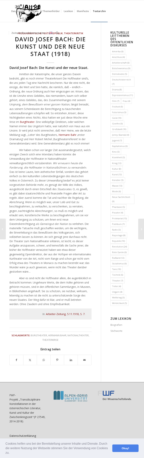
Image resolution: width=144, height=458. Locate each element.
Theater (117, 280)
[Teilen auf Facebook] (16, 360)
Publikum (118, 224)
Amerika (117, 51)
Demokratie (119, 74)
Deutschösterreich (121, 81)
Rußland (118, 257)
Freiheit (117, 106)
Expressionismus (122, 95)
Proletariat (119, 218)
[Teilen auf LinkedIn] (71, 360)
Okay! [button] (125, 448)
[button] (10, 453)
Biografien (116, 324)
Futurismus (119, 112)
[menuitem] (18, 11)
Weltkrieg (118, 297)
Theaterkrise (50, 340)
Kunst (117, 174)
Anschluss (118, 57)
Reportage (118, 235)
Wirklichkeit (119, 303)
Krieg (116, 163)
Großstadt (119, 129)
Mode (116, 191)
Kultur (116, 168)
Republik (118, 241)
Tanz (116, 269)
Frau (126, 101)
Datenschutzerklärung (22, 436)
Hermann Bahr (67, 135)
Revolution (119, 246)
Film (115, 101)
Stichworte (116, 331)
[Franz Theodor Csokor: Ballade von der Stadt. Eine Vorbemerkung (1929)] (3, 229)
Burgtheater (27, 122)
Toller (116, 286)
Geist (116, 117)
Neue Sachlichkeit (121, 199)
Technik (117, 274)
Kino (115, 151)
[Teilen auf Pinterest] (57, 360)
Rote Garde (119, 252)
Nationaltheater (78, 335)
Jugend (117, 140)
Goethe (117, 123)
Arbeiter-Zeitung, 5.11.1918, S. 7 (65, 314)
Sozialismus (119, 263)
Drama (117, 89)
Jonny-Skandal (120, 134)
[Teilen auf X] (30, 360)
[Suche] (57, 33)
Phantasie (118, 207)
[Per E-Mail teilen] (84, 360)
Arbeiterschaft (120, 62)
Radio (116, 229)
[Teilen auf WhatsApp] (43, 360)
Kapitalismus (120, 146)
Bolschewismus (121, 68)
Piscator (117, 212)
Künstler (117, 180)
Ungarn (117, 291)
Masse (117, 185)
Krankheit (118, 157)
